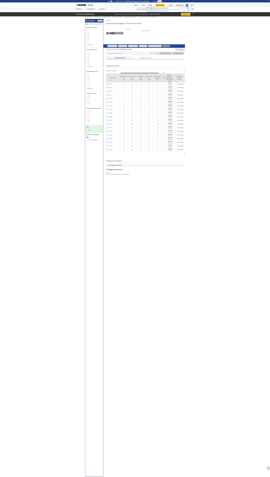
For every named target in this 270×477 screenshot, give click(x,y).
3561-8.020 (109, 98)
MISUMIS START (88, 17)
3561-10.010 (109, 105)
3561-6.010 (109, 84)
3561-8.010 (109, 91)
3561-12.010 (109, 120)
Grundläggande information (115, 165)
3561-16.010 (109, 131)
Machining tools (97, 17)
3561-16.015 (109, 135)
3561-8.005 (109, 87)
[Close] (187, 8)
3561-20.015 (109, 145)
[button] (159, 1)
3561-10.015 (109, 109)
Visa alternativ (90, 44)
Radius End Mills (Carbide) (130, 17)
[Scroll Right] (164, 73)
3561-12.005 (109, 116)
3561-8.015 (109, 95)
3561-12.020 (109, 127)
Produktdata (181, 49)
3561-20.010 (109, 142)
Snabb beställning (166, 53)
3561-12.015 (109, 124)
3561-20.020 (109, 149)
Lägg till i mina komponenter (116, 53)
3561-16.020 (109, 138)
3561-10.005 (109, 102)
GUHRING (108, 20)
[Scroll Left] (120, 73)
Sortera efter (174, 78)
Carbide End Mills (106, 17)
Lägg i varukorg (179, 53)
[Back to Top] (268, 468)
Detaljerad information (146, 57)
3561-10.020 (109, 113)
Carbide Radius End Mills (117, 17)
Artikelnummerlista (120, 57)
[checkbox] (94, 30)
